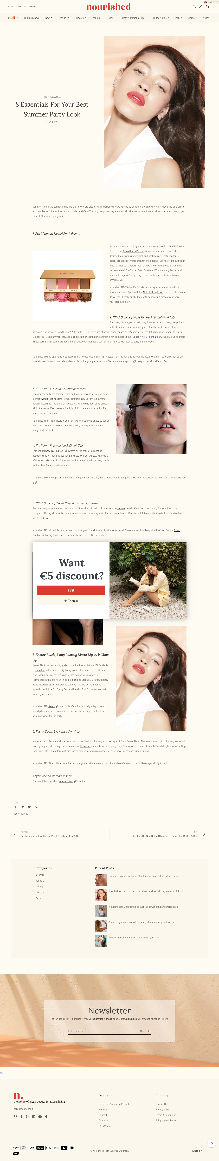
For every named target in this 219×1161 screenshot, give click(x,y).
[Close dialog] (182, 546)
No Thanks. (71, 601)
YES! (71, 590)
